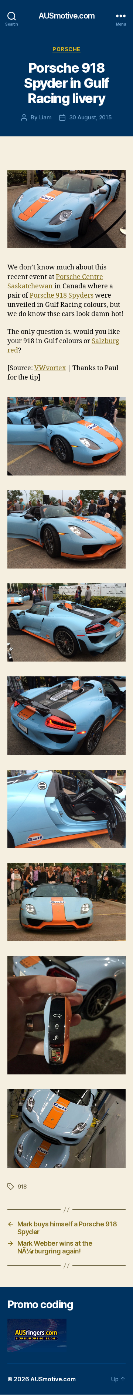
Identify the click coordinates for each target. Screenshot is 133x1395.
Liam (45, 117)
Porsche (66, 49)
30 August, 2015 (90, 117)
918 (22, 1186)
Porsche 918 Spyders (61, 295)
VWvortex (50, 368)
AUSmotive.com (66, 16)
